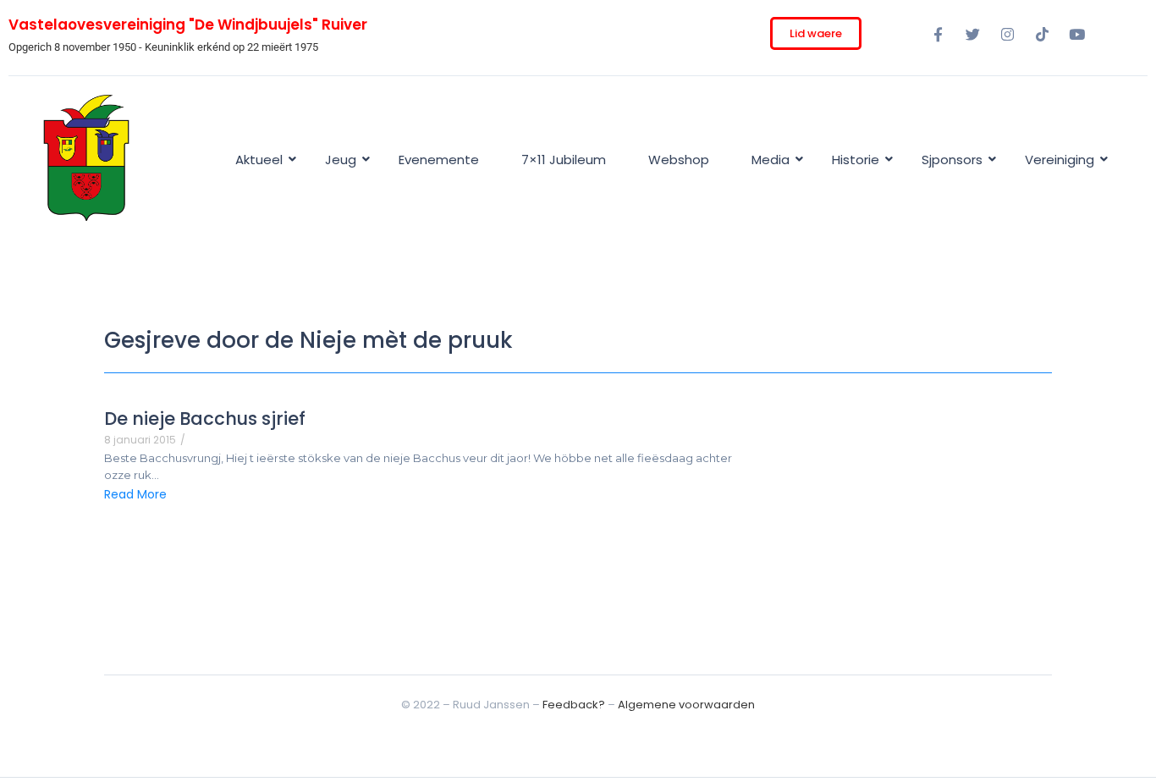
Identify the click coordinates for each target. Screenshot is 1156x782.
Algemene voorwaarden (686, 705)
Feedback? (573, 705)
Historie (855, 159)
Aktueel (259, 159)
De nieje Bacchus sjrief (205, 418)
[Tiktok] (1041, 33)
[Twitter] (972, 33)
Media (770, 159)
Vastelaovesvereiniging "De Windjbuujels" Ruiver (187, 24)
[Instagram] (1007, 33)
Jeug (340, 159)
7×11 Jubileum (563, 159)
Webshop (678, 159)
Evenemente (439, 159)
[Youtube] (1076, 33)
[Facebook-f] (937, 33)
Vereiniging (1059, 159)
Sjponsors (952, 159)
